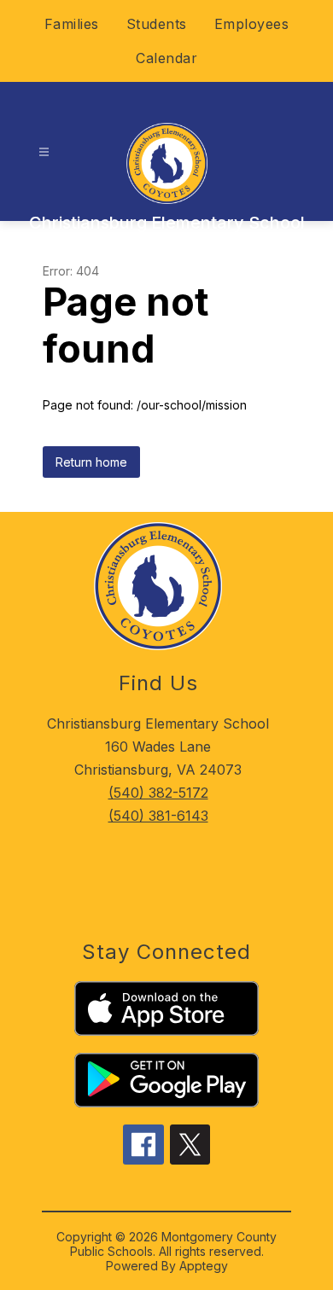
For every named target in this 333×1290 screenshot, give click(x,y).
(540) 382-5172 (158, 792)
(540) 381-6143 (158, 815)
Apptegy (203, 1265)
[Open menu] (44, 152)
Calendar (166, 58)
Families (71, 23)
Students (156, 23)
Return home (91, 462)
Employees (251, 23)
